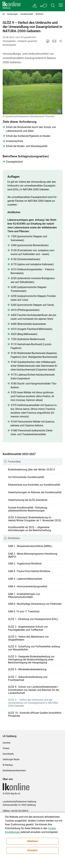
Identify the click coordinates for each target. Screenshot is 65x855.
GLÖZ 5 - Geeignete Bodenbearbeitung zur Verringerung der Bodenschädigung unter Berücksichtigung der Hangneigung (31, 659)
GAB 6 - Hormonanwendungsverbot (27, 586)
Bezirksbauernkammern (14, 770)
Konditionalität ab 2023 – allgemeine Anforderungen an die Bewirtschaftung (29, 529)
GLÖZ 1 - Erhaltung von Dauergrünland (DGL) (33, 619)
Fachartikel (14, 461)
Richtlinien (14, 538)
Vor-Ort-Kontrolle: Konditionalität (26, 477)
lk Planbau (8, 765)
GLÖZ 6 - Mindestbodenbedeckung (27, 669)
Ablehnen (32, 841)
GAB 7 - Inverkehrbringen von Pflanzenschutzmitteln (24, 596)
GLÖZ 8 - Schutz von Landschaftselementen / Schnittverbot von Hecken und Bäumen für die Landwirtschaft (33, 689)
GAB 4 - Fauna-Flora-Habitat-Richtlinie (29, 571)
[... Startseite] (12, 6)
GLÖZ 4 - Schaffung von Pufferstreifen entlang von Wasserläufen (34, 648)
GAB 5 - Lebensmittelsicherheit (25, 578)
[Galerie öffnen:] (32, 92)
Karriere (6, 742)
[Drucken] (48, 41)
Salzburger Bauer (11, 759)
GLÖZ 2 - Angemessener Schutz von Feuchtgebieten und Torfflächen (28, 628)
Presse (6, 748)
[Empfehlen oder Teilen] (60, 41)
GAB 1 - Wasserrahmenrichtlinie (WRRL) (30, 546)
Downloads (8, 754)
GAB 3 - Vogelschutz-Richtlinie (24, 563)
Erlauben (32, 850)
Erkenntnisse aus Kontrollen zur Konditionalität (34, 484)
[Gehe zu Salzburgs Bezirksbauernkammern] (35, 6)
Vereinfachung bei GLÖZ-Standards (27, 499)
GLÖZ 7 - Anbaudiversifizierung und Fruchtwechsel (27, 678)
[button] (61, 5)
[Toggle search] (53, 6)
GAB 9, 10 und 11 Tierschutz (24, 611)
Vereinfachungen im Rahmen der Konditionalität (35, 492)
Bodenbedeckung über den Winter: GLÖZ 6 (31, 469)
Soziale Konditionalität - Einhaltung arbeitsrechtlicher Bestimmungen (27, 509)
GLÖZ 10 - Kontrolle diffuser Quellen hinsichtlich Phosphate (34, 714)
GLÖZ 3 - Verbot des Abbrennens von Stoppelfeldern (28, 638)
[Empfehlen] (54, 41)
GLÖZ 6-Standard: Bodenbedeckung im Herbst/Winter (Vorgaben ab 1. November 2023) (34, 519)
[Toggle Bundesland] (43, 6)
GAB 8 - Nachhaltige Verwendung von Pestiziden (35, 603)
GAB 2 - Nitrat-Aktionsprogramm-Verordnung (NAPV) (32, 555)
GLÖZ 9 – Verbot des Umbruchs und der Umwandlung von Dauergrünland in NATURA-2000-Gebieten (33, 702)
